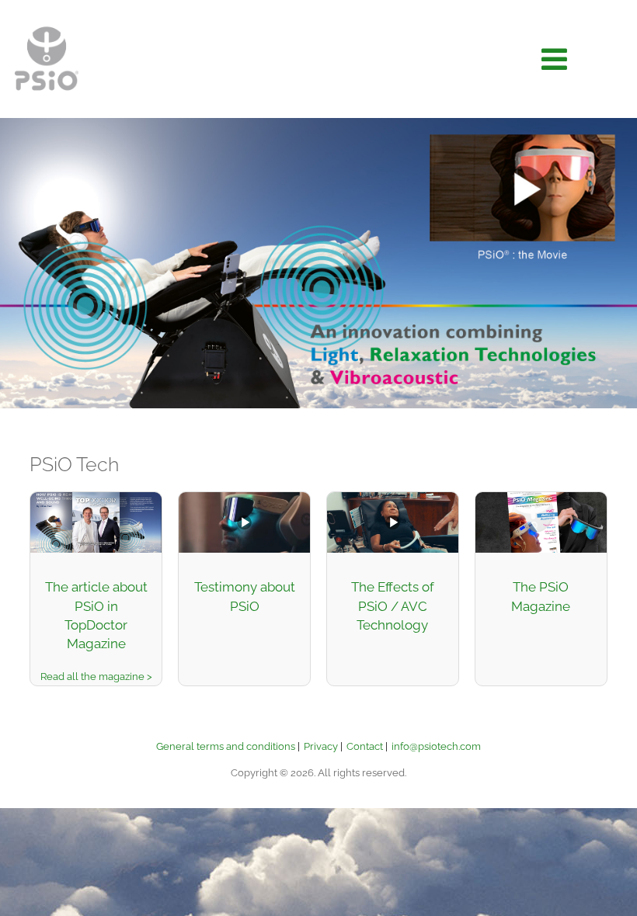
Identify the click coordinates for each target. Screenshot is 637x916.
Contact (364, 746)
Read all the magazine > (96, 676)
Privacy (321, 746)
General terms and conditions (225, 746)
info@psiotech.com (436, 746)
